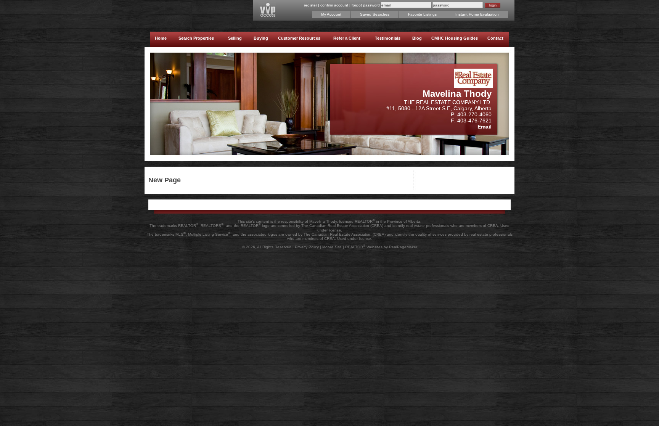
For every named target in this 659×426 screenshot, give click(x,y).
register (310, 5)
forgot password (366, 5)
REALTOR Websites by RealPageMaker (381, 247)
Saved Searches (374, 14)
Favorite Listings (422, 14)
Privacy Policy (307, 247)
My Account (331, 14)
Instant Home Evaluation (477, 14)
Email (484, 127)
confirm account (334, 5)
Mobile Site (332, 247)
